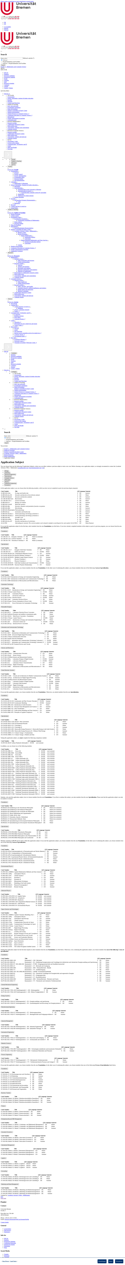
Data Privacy (7, 1230)
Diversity (9, 101)
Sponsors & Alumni (9, 1244)
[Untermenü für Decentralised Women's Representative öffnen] (35, 200)
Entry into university (12, 106)
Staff (5, 82)
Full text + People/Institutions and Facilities (14, 63)
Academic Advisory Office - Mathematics (19, 1195)
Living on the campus (13, 143)
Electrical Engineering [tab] (10, 474)
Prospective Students (9, 1241)
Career (9, 146)
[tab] (62, 531)
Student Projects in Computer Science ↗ (18, 113)
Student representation (13, 112)
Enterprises (7, 1246)
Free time (9, 149)
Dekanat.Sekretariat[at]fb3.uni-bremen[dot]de (17, 1219)
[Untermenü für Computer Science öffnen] (21, 279)
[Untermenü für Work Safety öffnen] (18, 327)
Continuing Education (10, 1243)
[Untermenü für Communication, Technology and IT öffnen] (31, 313)
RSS (2, 1197)
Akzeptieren (119, 1261)
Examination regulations (13, 107)
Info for (6, 72)
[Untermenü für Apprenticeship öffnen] (23, 188)
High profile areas (12, 135)
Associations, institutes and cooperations (18, 127)
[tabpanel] (62, 505)
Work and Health (12, 147)
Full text (4, 60)
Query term (4, 58)
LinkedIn (6, 1257)
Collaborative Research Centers (15, 124)
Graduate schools (12, 129)
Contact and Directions (13, 103)
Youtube (6, 1254)
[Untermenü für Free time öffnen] (16, 338)
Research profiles (12, 123)
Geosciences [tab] (8, 476)
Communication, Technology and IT (17, 144)
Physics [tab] (7, 481)
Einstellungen (102, 1261)
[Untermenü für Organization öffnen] (18, 171)
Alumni (6, 86)
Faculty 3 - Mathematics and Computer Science (13, 66)
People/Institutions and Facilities (11, 61)
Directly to (7, 93)
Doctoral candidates (9, 75)
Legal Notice (7, 1229)
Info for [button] (6, 351)
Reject (110, 1261)
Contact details (5, 1222)
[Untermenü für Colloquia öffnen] (17, 182)
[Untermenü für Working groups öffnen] (23, 259)
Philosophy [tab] (7, 479)
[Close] (8, 168)
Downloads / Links (12, 141)
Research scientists (9, 83)
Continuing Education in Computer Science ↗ (19, 115)
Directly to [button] (7, 370)
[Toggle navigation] (1, 51)
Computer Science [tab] (9, 478)
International (10, 117)
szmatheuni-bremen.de (31, 468)
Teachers (6, 80)
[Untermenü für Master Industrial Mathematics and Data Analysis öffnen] (48, 240)
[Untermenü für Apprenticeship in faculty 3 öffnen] (33, 191)
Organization (10, 97)
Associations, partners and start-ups (16, 136)
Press (5, 1247)
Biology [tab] (6, 471)
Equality (9, 100)
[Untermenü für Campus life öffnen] (18, 305)
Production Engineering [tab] (10, 483)
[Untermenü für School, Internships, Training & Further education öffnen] (38, 185)
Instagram (6, 1256)
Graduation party (12, 120)
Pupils (5, 79)
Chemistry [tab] (7, 472)
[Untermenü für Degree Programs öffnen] (27, 234)
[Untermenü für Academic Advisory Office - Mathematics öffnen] (37, 231)
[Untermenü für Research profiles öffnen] (24, 285)
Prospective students (9, 77)
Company (6, 85)
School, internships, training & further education (20, 98)
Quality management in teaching (16, 118)
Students (6, 74)
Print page (3, 1198)
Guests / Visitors (8, 88)
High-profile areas (12, 126)
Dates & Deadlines (12, 109)
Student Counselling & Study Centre (17, 110)
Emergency (7, 1232)
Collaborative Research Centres (15, 133)
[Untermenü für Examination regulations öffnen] (28, 219)
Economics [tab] (7, 485)
